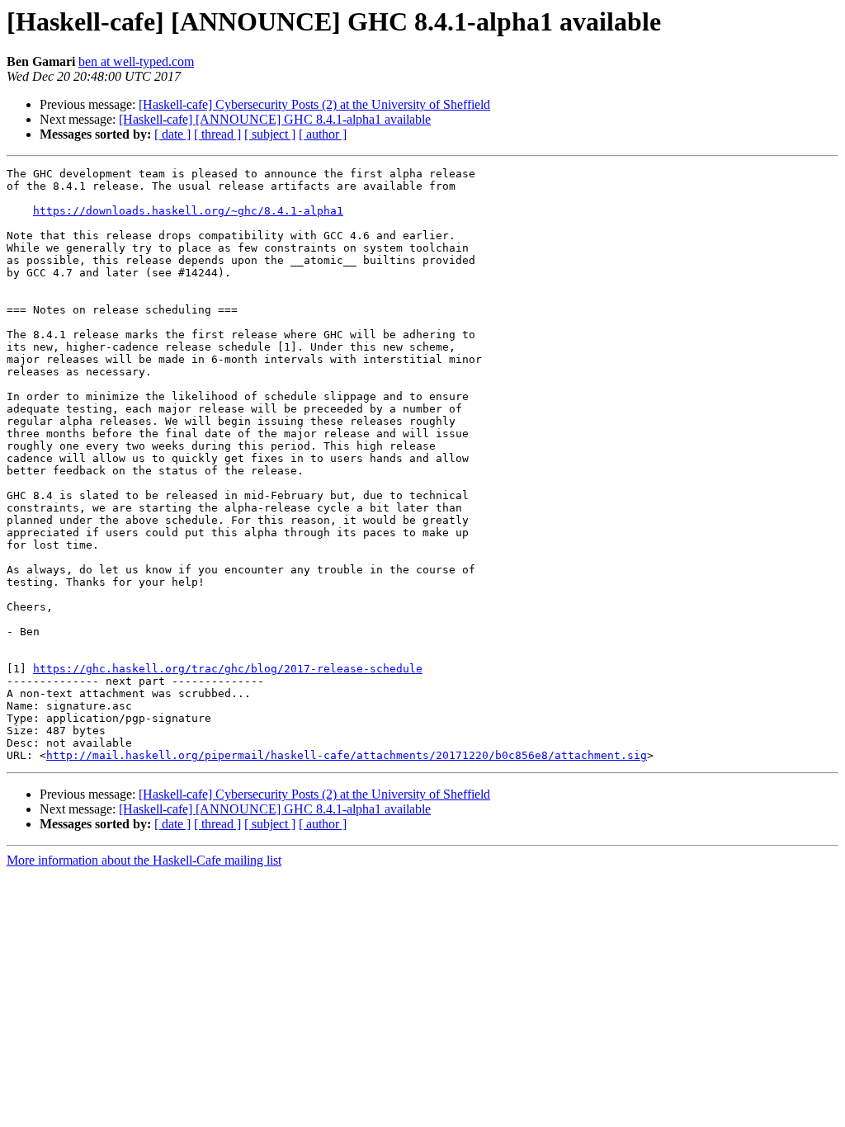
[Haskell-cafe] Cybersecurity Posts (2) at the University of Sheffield (314, 104)
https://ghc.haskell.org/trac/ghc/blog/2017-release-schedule (227, 669)
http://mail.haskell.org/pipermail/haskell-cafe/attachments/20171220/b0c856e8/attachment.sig (346, 755)
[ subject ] (269, 134)
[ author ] (323, 134)
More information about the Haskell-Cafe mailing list (144, 860)
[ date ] (172, 134)
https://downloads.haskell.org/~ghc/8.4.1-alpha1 (188, 211)
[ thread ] (217, 134)
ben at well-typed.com (136, 61)
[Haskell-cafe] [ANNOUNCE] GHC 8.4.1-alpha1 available (275, 119)
